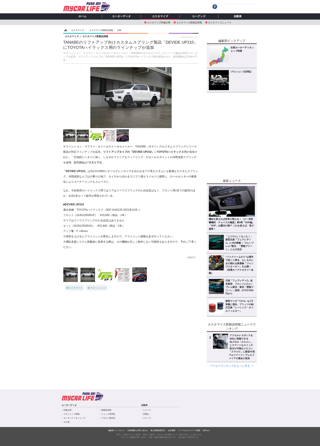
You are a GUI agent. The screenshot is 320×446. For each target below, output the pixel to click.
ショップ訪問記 (108, 414)
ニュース (147, 410)
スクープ (147, 418)
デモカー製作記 (108, 418)
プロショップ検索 (72, 414)
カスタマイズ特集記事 (158, 22)
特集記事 (68, 410)
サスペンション (98, 288)
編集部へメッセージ (116, 430)
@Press (206, 430)
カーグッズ (199, 16)
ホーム (82, 16)
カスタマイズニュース (219, 22)
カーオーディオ (121, 16)
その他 (67, 422)
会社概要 (171, 430)
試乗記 (146, 414)
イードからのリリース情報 (189, 430)
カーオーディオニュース (75, 418)
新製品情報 (106, 410)
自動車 (238, 16)
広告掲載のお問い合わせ (138, 430)
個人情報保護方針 (157, 430)
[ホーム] (65, 30)
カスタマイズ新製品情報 (189, 22)
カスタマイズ (160, 16)
